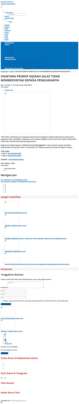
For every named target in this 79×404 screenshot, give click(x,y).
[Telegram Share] (5, 190)
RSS (11, 22)
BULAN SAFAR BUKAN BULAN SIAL (16, 213)
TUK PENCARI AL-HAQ (14, 180)
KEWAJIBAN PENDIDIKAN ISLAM (15, 251)
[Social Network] (5, 20)
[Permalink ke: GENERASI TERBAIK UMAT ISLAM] (12, 224)
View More (4, 353)
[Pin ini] (5, 188)
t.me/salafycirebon (16, 159)
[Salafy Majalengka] (8, 4)
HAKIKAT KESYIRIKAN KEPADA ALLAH (18, 181)
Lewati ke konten (7, 2)
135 (6, 342)
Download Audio (14, 153)
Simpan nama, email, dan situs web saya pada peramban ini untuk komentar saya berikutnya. (36, 301)
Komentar (4, 287)
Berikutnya (8, 343)
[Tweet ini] (5, 186)
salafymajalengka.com (18, 400)
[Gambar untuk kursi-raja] (9, 90)
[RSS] (5, 170)
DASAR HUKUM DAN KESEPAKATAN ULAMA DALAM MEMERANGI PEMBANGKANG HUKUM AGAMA (37, 264)
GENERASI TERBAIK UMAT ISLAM (15, 226)
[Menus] (1, 6)
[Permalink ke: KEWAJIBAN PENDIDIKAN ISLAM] (12, 249)
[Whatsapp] (5, 192)
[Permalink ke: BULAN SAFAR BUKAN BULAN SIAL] (12, 211)
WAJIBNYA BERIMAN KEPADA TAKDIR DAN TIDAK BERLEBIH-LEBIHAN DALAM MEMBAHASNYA (35, 238)
